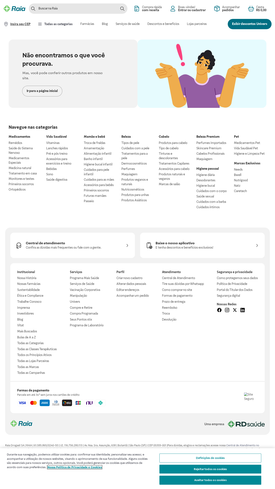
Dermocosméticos (134, 163)
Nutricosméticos (132, 189)
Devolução (169, 319)
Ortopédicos (17, 189)
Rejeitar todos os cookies (210, 469)
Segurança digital (228, 295)
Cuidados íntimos (208, 207)
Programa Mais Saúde (84, 278)
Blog (20, 319)
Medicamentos (19, 136)
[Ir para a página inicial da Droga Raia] (14, 8)
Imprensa (23, 307)
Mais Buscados (27, 331)
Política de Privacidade (232, 284)
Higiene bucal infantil (98, 164)
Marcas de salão (169, 184)
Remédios (15, 143)
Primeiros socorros (21, 184)
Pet (236, 136)
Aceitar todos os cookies (210, 480)
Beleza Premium (208, 136)
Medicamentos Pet (247, 143)
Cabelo (164, 136)
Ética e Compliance (30, 295)
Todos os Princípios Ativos (34, 355)
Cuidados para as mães (99, 179)
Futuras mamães (95, 195)
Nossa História (26, 278)
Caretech (240, 191)
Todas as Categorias (30, 343)
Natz (237, 185)
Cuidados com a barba (211, 201)
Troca (166, 313)
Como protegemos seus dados (237, 278)
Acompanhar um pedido (132, 295)
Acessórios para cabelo (174, 169)
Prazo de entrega (173, 301)
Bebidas (51, 169)
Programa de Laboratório (87, 325)
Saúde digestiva (56, 179)
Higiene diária (205, 175)
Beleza (126, 136)
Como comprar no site (177, 290)
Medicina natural (20, 168)
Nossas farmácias (28, 284)
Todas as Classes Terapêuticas (37, 349)
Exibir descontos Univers (249, 24)
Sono (49, 174)
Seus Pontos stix (81, 319)
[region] (137, 468)
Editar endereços (127, 290)
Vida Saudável (56, 136)
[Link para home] (21, 424)
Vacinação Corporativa (85, 290)
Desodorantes (205, 180)
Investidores (25, 313)
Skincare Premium (209, 148)
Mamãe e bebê (94, 136)
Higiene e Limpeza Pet (249, 153)
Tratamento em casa (23, 173)
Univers (75, 301)
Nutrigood (241, 180)
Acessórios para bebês (99, 185)
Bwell (237, 175)
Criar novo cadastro (129, 278)
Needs (238, 169)
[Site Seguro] (251, 399)
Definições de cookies (210, 458)
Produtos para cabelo (173, 143)
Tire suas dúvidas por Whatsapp (183, 284)
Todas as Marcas (28, 367)
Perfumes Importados (211, 143)
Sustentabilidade (28, 290)
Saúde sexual (205, 196)
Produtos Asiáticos (134, 200)
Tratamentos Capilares (174, 163)
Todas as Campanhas (31, 372)
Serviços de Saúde (82, 284)
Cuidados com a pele (135, 148)
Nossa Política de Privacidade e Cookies (74, 467)
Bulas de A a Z (26, 337)
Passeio (89, 201)
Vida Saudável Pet (246, 148)
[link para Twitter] (234, 310)
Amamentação (94, 148)
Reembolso (169, 307)
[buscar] (122, 8)
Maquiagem (129, 174)
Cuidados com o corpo (211, 191)
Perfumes (128, 169)
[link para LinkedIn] (242, 310)
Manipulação (78, 295)
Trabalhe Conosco (29, 301)
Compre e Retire (81, 307)
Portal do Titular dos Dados (234, 290)
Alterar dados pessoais (131, 284)
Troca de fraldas (94, 143)
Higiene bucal (205, 185)
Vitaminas (53, 143)
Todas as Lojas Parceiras (33, 361)
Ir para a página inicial (42, 91)
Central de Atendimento (178, 278)
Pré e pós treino (56, 153)
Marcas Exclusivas (247, 163)
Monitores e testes (21, 178)
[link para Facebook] (219, 310)
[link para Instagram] (227, 310)
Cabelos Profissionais (210, 153)
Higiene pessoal (207, 168)
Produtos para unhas (135, 195)
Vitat (20, 325)
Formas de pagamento (177, 295)
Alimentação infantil (97, 153)
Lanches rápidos (57, 148)
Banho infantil (93, 159)
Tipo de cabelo (169, 148)
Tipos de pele (130, 143)
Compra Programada (84, 313)
